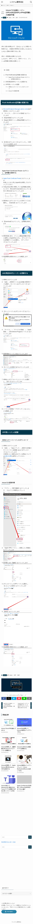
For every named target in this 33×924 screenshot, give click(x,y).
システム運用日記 (16, 2)
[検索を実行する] (30, 837)
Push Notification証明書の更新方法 (16, 75)
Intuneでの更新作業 (14, 91)
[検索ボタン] (31, 2)
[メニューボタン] (2, 2)
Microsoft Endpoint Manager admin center (15, 109)
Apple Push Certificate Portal (12, 178)
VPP (13, 17)
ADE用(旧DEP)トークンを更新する (16, 81)
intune (10, 17)
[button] (3, 698)
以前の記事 (8, 456)
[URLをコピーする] (29, 698)
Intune (4, 17)
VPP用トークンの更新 (12, 84)
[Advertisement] (16, 816)
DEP (17, 17)
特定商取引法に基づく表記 (8, 842)
